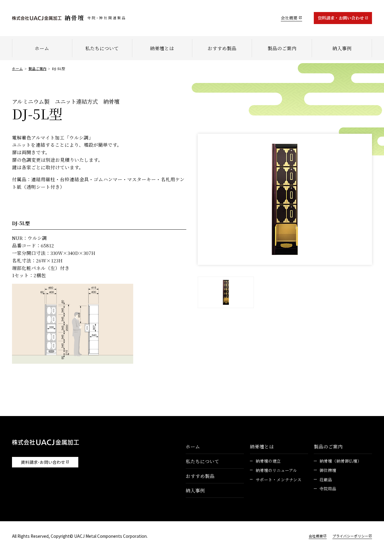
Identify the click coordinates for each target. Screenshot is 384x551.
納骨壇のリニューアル (276, 470)
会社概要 (289, 18)
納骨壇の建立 (268, 460)
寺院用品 (328, 488)
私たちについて (102, 48)
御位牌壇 (328, 470)
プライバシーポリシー (350, 536)
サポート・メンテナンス (279, 479)
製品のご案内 (282, 48)
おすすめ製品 (222, 48)
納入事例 (342, 48)
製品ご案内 (37, 68)
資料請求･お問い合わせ (43, 462)
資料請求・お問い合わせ (341, 18)
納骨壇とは (162, 48)
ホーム (42, 48)
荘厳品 (326, 479)
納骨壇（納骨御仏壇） (341, 460)
